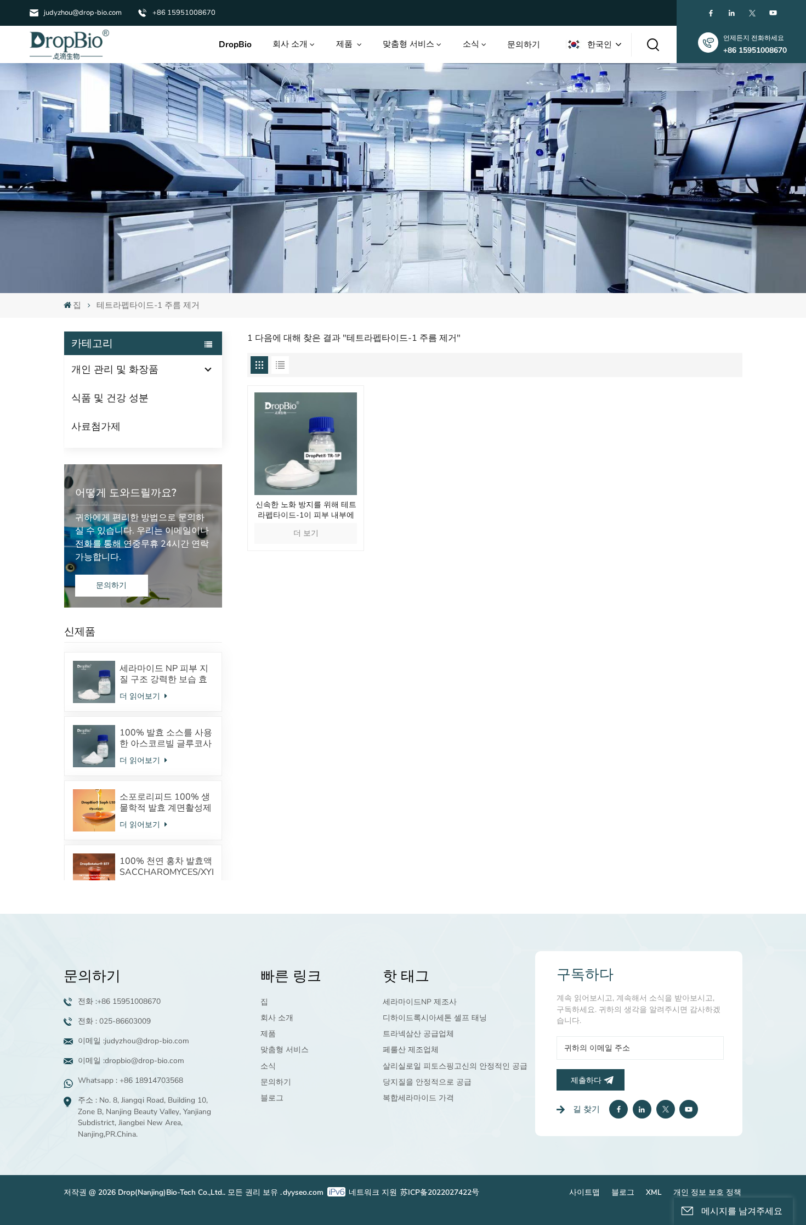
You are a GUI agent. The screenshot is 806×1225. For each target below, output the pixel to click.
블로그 (271, 1098)
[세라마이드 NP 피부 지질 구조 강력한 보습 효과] (94, 682)
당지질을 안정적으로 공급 (427, 1082)
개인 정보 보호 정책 (707, 1192)
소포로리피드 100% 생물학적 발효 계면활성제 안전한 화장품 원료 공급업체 (166, 802)
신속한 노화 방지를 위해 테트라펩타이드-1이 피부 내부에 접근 (306, 510)
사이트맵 (584, 1192)
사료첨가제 (96, 426)
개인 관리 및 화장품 (114, 369)
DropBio (235, 44)
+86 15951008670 (183, 13)
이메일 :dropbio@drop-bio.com (131, 1060)
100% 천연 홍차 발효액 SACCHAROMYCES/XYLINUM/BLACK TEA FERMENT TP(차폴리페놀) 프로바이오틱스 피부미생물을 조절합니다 (166, 867)
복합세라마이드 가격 (418, 1098)
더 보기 (306, 533)
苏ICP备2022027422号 (439, 1192)
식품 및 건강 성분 (110, 397)
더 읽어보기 (141, 696)
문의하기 (523, 44)
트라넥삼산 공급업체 (418, 1034)
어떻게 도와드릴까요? (126, 493)
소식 (471, 43)
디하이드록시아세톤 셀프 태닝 (435, 1018)
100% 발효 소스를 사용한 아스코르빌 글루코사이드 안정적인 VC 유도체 (166, 738)
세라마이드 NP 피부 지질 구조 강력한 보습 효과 (164, 674)
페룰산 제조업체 (411, 1049)
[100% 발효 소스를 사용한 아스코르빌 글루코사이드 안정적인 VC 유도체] (94, 746)
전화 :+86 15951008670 (119, 1001)
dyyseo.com (303, 1192)
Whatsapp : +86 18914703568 (130, 1080)
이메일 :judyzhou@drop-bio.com (133, 1041)
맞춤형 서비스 (408, 43)
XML (654, 1192)
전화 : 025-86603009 (114, 1021)
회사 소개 (290, 43)
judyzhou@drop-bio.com (83, 13)
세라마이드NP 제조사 (420, 1002)
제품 (345, 43)
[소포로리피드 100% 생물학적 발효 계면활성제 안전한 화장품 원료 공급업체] (94, 810)
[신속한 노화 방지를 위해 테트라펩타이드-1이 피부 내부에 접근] (305, 443)
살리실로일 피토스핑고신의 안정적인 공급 (455, 1066)
